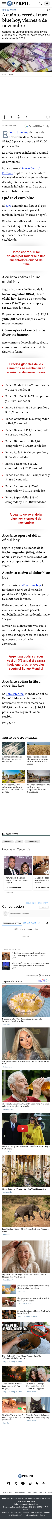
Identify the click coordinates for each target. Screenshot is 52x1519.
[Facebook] (8, 1483)
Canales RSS (7, 1493)
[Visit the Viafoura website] (44, 975)
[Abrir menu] (4, 3)
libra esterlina (15, 693)
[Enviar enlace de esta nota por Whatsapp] (18, 117)
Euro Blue (7, 842)
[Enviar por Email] (25, 117)
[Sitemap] (43, 1483)
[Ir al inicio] (18, 3)
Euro (19, 842)
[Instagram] (30, 1483)
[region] (26, 940)
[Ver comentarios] (48, 10)
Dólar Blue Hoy (32, 842)
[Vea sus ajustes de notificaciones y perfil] (47, 3)
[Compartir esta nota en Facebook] (4, 117)
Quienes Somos (19, 1493)
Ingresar (40, 3)
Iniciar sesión (31, 903)
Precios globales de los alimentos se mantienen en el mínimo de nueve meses (26, 368)
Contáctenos (31, 1493)
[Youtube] (23, 1483)
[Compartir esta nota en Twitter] (11, 117)
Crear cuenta (43, 903)
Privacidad (42, 1493)
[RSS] (37, 1483)
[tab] (12, 923)
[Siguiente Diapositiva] (47, 872)
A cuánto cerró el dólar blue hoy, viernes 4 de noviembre (26, 518)
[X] (15, 1483)
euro (8, 205)
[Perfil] (26, 1477)
